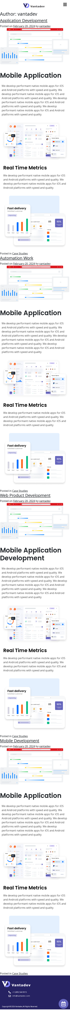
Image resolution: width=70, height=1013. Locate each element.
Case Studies (20, 253)
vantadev (44, 26)
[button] (65, 4)
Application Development (23, 20)
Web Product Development (25, 495)
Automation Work (16, 258)
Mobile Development (19, 740)
